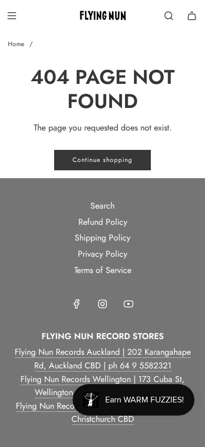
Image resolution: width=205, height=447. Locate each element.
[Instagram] (102, 303)
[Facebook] (76, 303)
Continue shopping (102, 160)
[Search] (168, 15)
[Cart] (191, 15)
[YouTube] (128, 303)
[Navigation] (11, 15)
